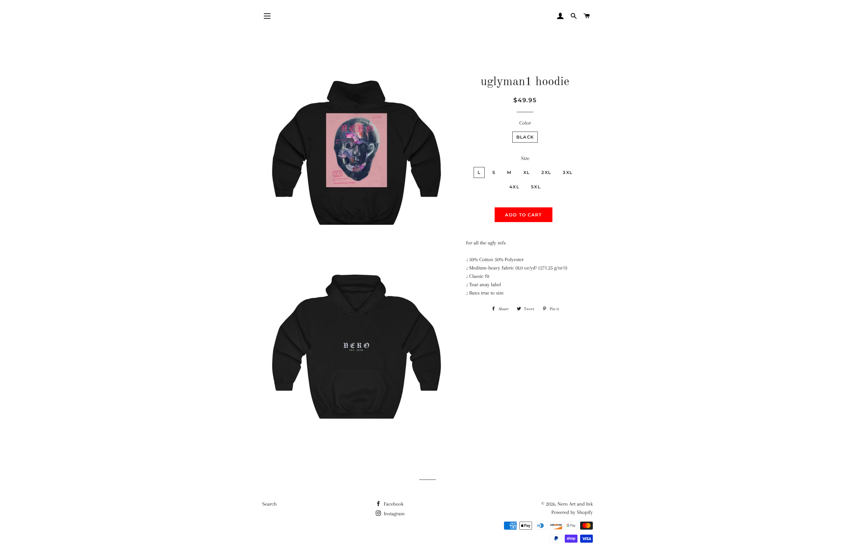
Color (525, 123)
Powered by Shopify (572, 512)
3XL (567, 172)
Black (525, 137)
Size (525, 158)
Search (269, 504)
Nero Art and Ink (575, 504)
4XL (514, 186)
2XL (546, 172)
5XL (536, 186)
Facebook (392, 504)
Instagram (393, 514)
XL (526, 172)
